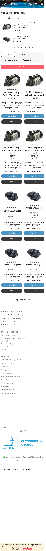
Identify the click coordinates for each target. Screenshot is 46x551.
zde (20, 549)
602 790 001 (5, 370)
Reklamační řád (6, 341)
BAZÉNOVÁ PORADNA (11, 311)
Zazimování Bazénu (8, 321)
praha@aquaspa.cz (7, 390)
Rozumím (27, 549)
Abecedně (27, 60)
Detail (11, 122)
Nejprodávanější (10, 60)
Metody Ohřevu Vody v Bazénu (11, 325)
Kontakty (4, 350)
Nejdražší (22, 55)
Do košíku (12, 116)
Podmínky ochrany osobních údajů (13, 338)
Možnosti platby (6, 344)
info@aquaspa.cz (7, 373)
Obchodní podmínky (8, 335)
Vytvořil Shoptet (11, 457)
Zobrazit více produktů (22, 47)
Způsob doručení (7, 347)
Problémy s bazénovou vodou (11, 318)
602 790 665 (5, 386)
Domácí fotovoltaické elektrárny (12, 315)
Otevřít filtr (23, 67)
